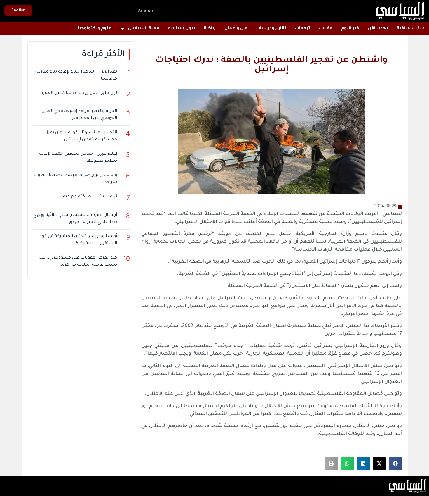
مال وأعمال (235, 28)
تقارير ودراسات (271, 28)
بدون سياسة (181, 28)
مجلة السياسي (143, 28)
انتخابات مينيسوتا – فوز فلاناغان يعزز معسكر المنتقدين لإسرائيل (82, 136)
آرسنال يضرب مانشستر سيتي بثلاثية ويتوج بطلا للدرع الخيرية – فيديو (75, 219)
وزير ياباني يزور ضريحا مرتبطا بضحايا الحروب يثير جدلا (75, 179)
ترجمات (302, 28)
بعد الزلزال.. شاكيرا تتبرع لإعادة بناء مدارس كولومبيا (76, 75)
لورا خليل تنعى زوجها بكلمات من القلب (79, 93)
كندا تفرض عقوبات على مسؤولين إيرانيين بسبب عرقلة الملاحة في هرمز (77, 261)
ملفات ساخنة (411, 28)
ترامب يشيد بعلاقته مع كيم (89, 196)
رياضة (210, 28)
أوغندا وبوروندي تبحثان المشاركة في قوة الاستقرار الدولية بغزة (78, 240)
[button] (395, 463)
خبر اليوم (350, 28)
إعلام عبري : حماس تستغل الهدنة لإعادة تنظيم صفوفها (78, 157)
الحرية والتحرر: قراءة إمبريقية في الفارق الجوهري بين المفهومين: (79, 115)
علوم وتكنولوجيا (94, 28)
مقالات (325, 28)
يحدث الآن (378, 28)
